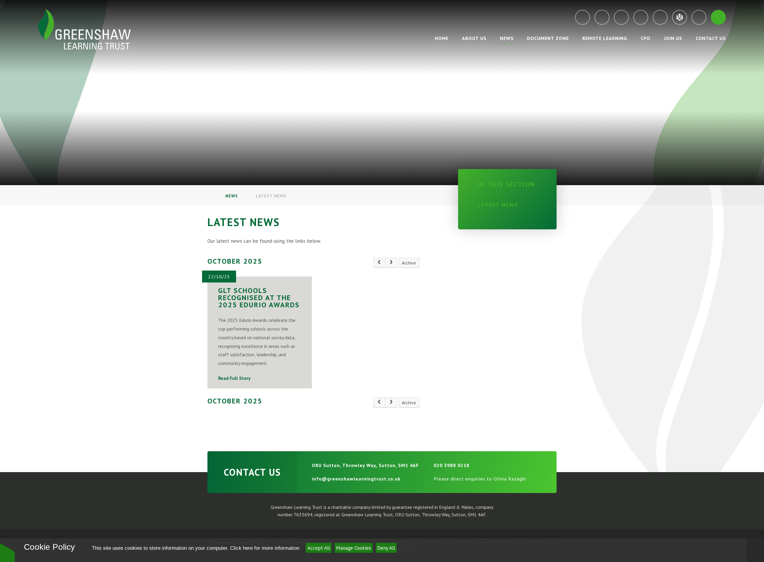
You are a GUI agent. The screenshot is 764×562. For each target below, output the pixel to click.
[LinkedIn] (660, 17)
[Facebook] (640, 17)
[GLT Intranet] (679, 17)
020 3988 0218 (451, 465)
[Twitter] (621, 17)
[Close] (755, 550)
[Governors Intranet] (698, 17)
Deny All (386, 548)
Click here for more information (264, 548)
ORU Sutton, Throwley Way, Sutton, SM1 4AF (365, 465)
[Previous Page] (379, 263)
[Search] (718, 17)
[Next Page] (391, 263)
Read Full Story (234, 378)
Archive (409, 263)
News (231, 196)
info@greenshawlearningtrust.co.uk (356, 479)
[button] (7, 552)
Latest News (271, 196)
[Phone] (601, 17)
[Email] (582, 17)
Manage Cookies (353, 548)
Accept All (318, 548)
